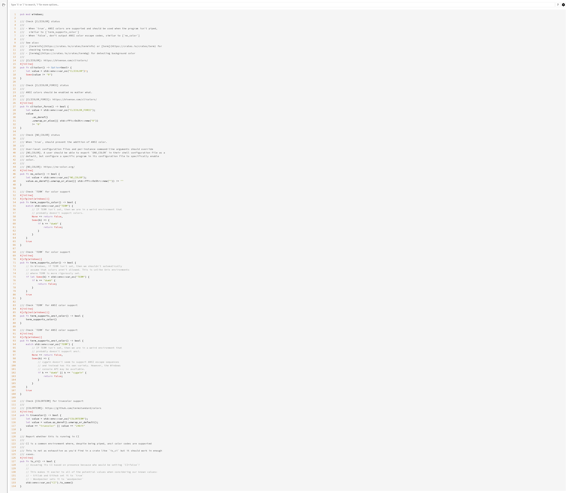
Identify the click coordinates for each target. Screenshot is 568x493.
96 (14, 351)
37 (14, 141)
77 (14, 283)
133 (13, 482)
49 (14, 184)
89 (14, 326)
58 (14, 216)
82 (14, 301)
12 (14, 53)
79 (14, 290)
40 (14, 152)
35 (14, 134)
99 (14, 361)
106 (13, 386)
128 (13, 464)
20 (14, 81)
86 (14, 315)
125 (13, 454)
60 (14, 223)
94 (14, 344)
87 (14, 319)
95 (14, 347)
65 (14, 241)
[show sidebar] (3, 4)
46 (14, 173)
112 (13, 408)
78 (14, 287)
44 (14, 166)
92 (14, 337)
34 (14, 131)
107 (13, 390)
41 (14, 156)
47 (14, 177)
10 (14, 46)
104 (13, 379)
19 (14, 78)
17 (14, 70)
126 (13, 457)
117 (13, 425)
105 (13, 383)
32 (14, 124)
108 (13, 393)
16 (14, 67)
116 (13, 422)
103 (13, 376)
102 (13, 372)
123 (13, 447)
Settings (563, 4)
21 (14, 85)
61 (14, 227)
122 (13, 443)
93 (14, 340)
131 (13, 475)
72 (14, 266)
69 (14, 255)
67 (14, 248)
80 (14, 294)
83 (14, 305)
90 (14, 329)
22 (14, 88)
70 (14, 259)
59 (14, 219)
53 (14, 198)
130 (13, 471)
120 (13, 436)
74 (14, 273)
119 (13, 432)
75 (14, 276)
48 (14, 180)
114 (13, 415)
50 (14, 188)
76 (14, 280)
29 (14, 113)
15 (14, 63)
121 (13, 439)
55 (14, 205)
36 (14, 138)
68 (14, 251)
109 (13, 397)
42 (14, 159)
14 (14, 60)
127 (13, 461)
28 (14, 110)
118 (13, 429)
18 (14, 74)
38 (14, 145)
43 (14, 163)
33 (14, 127)
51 (14, 191)
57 (14, 212)
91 (14, 333)
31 (14, 120)
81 (14, 298)
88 (14, 322)
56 (14, 209)
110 (13, 400)
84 (14, 308)
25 (14, 99)
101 (13, 368)
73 (14, 269)
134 (13, 486)
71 (14, 262)
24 (14, 95)
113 (13, 411)
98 (14, 358)
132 (13, 478)
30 (14, 117)
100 (13, 365)
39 (14, 149)
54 (14, 202)
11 (14, 49)
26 (14, 102)
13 (14, 56)
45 (14, 170)
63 (14, 234)
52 (14, 195)
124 (13, 450)
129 (13, 468)
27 (14, 106)
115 (13, 418)
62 (14, 230)
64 (14, 237)
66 (14, 244)
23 (14, 92)
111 (13, 404)
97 (14, 354)
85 (14, 312)
